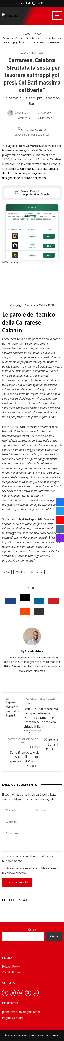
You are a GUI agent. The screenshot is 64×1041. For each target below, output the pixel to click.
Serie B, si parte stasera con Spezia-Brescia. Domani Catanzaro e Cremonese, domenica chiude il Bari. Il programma (41, 715)
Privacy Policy (11, 966)
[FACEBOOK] (10, 601)
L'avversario (28, 53)
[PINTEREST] (53, 601)
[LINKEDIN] (39, 601)
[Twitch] (28, 993)
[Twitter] (13, 993)
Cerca (32, 929)
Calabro (21, 572)
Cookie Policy (11, 972)
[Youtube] (36, 993)
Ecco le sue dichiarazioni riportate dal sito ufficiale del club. (31, 168)
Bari (8, 572)
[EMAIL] (39, 611)
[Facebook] (5, 993)
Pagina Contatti (12, 1018)
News (40, 53)
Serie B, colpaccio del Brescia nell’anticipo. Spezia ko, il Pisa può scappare (24, 753)
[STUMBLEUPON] (25, 611)
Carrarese (37, 572)
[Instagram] (20, 993)
